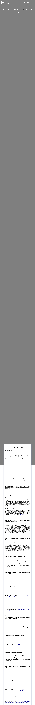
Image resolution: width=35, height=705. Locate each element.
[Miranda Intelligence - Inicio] (6, 2)
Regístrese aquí (22, 514)
